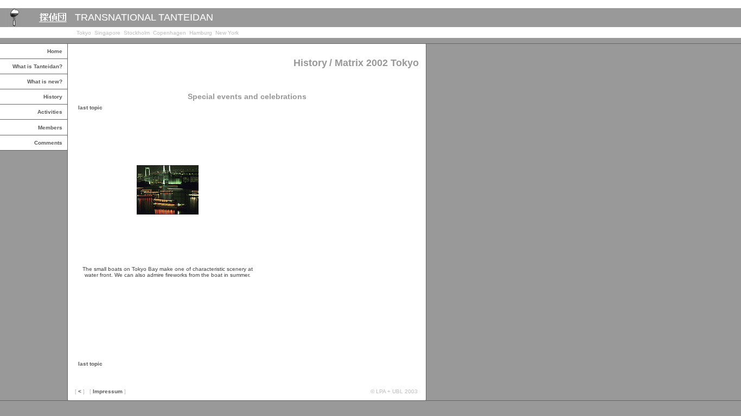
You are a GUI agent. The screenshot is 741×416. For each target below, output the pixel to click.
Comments (48, 143)
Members (50, 128)
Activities (49, 112)
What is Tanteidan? (37, 66)
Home (54, 51)
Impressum (108, 391)
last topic (90, 107)
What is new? (44, 81)
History (52, 97)
